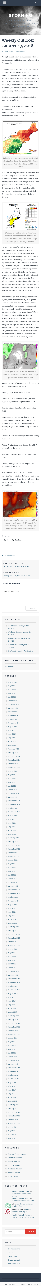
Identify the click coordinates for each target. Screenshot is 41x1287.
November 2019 (14, 982)
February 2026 (13, 704)
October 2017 (13, 1075)
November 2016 (14, 1116)
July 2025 (11, 730)
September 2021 (14, 901)
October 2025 (13, 719)
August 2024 (13, 771)
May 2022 (11, 871)
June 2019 (12, 1001)
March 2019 (12, 1012)
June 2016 (12, 1134)
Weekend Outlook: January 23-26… (21, 1210)
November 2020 (14, 938)
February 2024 (13, 793)
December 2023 (14, 801)
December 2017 (14, 1068)
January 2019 (13, 1019)
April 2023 (12, 830)
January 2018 (13, 1064)
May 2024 (11, 782)
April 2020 (12, 964)
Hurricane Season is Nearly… (23, 1201)
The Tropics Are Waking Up (23, 1217)
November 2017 (14, 1071)
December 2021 (14, 890)
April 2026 (12, 697)
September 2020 (14, 945)
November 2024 (14, 760)
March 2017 (12, 1101)
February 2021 (13, 927)
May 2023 (11, 827)
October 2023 (13, 808)
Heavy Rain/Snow (15, 1158)
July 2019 (11, 997)
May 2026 (11, 693)
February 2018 (13, 1060)
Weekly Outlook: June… (21, 1191)
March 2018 (12, 1056)
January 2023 (13, 841)
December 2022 (14, 845)
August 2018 (13, 1038)
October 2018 (13, 1030)
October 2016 (13, 1120)
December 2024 (14, 756)
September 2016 (14, 1123)
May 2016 (11, 1138)
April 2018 (12, 1053)
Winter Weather (14, 1176)
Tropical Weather (15, 1165)
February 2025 (13, 749)
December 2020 (14, 934)
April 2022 (12, 875)
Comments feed (14, 1260)
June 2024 (12, 778)
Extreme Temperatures (17, 1154)
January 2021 (13, 930)
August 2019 (13, 993)
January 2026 (13, 708)
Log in (10, 1252)
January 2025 (13, 752)
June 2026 (12, 689)
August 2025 (13, 726)
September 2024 (14, 767)
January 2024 (13, 797)
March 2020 (12, 968)
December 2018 (14, 1023)
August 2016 (13, 1127)
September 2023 (14, 812)
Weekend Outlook (15, 1169)
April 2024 (12, 786)
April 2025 (12, 741)
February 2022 (13, 882)
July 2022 (11, 864)
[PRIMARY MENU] (5, 3)
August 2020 (13, 949)
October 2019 (13, 986)
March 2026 (12, 701)
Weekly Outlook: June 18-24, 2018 (16, 574)
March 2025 (12, 745)
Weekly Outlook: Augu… (21, 1215)
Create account (14, 1249)
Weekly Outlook (9, 555)
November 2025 (14, 715)
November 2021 (14, 893)
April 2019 (12, 1008)
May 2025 (11, 738)
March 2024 (12, 790)
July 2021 (11, 908)
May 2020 (11, 960)
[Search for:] (15, 1232)
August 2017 (13, 1082)
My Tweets (9, 666)
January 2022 (13, 886)
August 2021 (13, 904)
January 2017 (13, 1108)
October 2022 (13, 853)
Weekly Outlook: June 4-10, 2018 (16, 565)
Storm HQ (20, 15)
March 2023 (12, 834)
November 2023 (14, 804)
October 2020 (13, 942)
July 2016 (11, 1131)
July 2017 (11, 1086)
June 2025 (12, 734)
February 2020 (13, 971)
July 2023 (11, 819)
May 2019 (11, 1005)
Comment (31, 608)
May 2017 (11, 1094)
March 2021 (12, 923)
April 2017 (12, 1097)
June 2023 (12, 823)
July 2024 (11, 775)
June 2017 (12, 1090)
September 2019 (14, 990)
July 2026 (11, 686)
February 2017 (13, 1105)
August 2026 (13, 682)
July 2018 (11, 1042)
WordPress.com (14, 1264)
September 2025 (14, 723)
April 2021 (12, 919)
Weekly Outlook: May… (20, 1198)
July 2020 (11, 953)
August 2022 (13, 860)
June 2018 (12, 1045)
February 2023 (13, 838)
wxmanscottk (20, 52)
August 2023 (13, 816)
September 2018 (14, 1034)
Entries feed (12, 1256)
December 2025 (14, 712)
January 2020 (13, 975)
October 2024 (13, 764)
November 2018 (14, 1027)
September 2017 (14, 1079)
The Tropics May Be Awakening (20, 651)
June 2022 (12, 867)
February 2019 (13, 1016)
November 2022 (14, 849)
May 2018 (11, 1049)
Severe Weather (14, 1161)
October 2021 (13, 897)
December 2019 (14, 979)
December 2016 (14, 1112)
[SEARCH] (36, 3)
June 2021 (12, 912)
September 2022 (14, 856)
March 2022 (12, 878)
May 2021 (11, 916)
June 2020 (12, 956)
